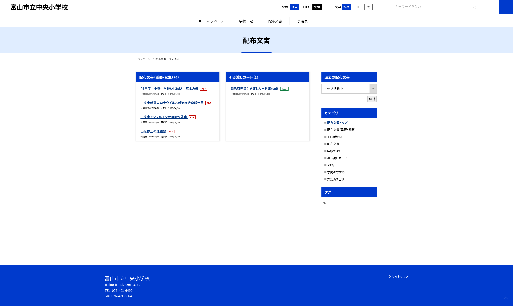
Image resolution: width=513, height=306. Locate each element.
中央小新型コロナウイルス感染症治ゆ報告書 (172, 102)
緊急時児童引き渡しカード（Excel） (254, 88)
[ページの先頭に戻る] (505, 298)
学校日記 (246, 20)
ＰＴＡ (330, 165)
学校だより (334, 151)
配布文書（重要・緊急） (341, 129)
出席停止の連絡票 (153, 131)
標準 (346, 7)
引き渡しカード (337, 158)
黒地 (317, 7)
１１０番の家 (335, 137)
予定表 (302, 20)
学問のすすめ (336, 172)
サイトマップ (400, 276)
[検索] (473, 6)
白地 (306, 7)
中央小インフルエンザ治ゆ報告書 (164, 116)
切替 (372, 98)
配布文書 (275, 20)
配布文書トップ (337, 122)
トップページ (214, 20)
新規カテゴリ (335, 179)
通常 (295, 7)
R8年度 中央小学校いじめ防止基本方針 (169, 88)
